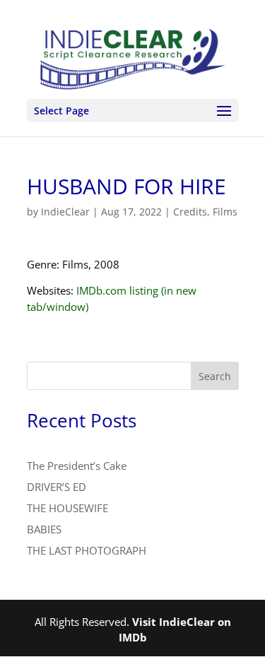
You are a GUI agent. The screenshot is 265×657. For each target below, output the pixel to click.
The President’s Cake (76, 465)
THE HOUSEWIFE (67, 508)
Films (225, 211)
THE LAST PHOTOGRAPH (86, 550)
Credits (190, 211)
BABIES (44, 529)
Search (215, 376)
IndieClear (65, 211)
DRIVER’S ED (56, 487)
